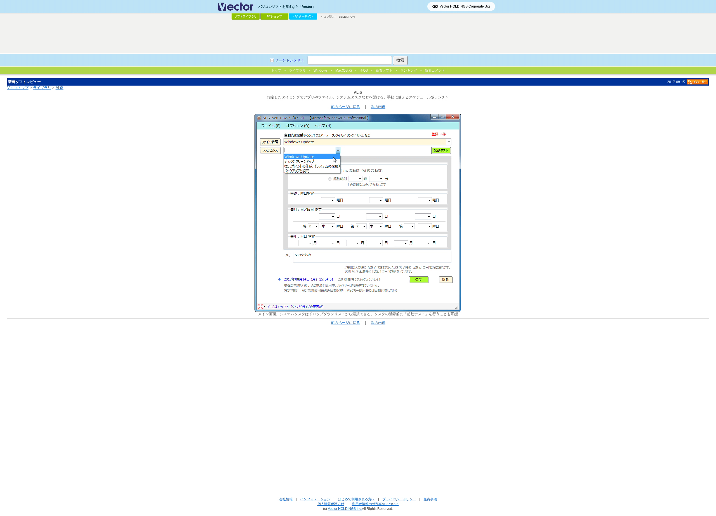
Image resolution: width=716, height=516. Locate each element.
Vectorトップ (18, 88)
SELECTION (346, 16)
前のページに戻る (345, 107)
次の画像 (378, 107)
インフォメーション (315, 499)
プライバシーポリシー (399, 499)
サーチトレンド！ (289, 60)
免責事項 (430, 499)
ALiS (59, 88)
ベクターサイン (303, 16)
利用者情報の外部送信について (375, 504)
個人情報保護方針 (330, 504)
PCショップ (274, 16)
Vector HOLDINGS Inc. (345, 508)
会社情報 (286, 499)
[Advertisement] (358, 36)
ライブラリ (42, 88)
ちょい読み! (328, 16)
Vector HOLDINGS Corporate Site (465, 6)
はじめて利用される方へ (356, 499)
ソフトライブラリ (245, 16)
